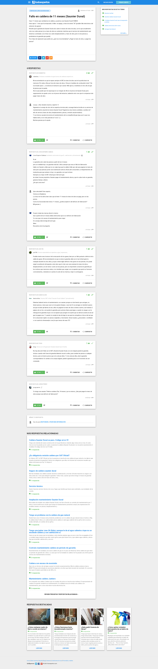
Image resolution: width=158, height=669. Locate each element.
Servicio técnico (36, 486)
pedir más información (58, 422)
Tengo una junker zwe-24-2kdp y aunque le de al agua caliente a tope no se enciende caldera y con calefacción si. (60, 531)
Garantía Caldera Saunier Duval (113, 16)
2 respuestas (35, 465)
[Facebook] (38, 663)
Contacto (48, 660)
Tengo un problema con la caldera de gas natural (49, 515)
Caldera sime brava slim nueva (113, 25)
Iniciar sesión (108, 2)
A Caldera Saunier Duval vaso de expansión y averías (116, 21)
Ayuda (40, 660)
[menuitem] (39, 57)
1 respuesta (35, 450)
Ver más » (123, 33)
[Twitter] (36, 663)
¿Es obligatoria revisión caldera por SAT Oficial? (49, 455)
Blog (44, 660)
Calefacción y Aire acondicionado (39, 10)
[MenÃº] (29, 2)
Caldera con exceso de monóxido (43, 563)
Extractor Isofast (109, 13)
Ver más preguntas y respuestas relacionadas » (61, 594)
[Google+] (41, 663)
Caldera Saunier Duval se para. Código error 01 (49, 440)
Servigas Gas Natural (110, 29)
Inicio (28, 660)
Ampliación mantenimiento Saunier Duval (46, 500)
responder (44, 422)
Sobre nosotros (34, 660)
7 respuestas (35, 573)
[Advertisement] (61, 48)
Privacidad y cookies (68, 660)
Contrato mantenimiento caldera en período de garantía (52, 548)
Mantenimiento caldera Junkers (42, 579)
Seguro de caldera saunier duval (42, 471)
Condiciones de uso (57, 660)
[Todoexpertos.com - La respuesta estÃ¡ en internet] (41, 2)
